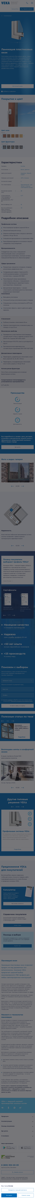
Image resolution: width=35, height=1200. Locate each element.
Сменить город (26, 1195)
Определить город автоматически (17, 1190)
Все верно (9, 1195)
